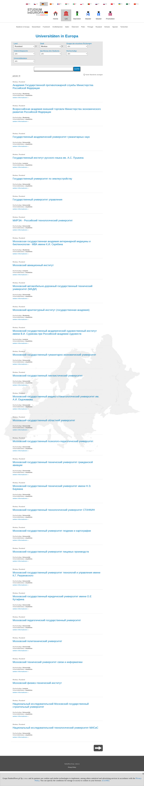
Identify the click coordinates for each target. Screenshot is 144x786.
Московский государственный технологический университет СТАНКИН (54, 509)
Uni (66, 19)
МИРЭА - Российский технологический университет (43, 220)
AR (129, 4)
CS (37, 4)
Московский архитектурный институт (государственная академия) (51, 310)
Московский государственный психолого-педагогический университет (53, 441)
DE (45, 4)
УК (121, 4)
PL (83, 4)
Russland (99, 27)
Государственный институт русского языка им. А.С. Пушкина (48, 157)
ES (53, 4)
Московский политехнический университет (37, 641)
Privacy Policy (72, 767)
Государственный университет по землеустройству (42, 178)
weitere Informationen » (20, 97)
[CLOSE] (105, 780)
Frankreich (46, 27)
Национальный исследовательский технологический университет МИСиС (55, 727)
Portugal (90, 27)
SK (106, 4)
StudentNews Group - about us (72, 763)
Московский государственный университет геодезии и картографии (52, 530)
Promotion (110, 19)
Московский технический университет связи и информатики (47, 662)
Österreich (75, 27)
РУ (98, 4)
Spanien (115, 27)
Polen (83, 27)
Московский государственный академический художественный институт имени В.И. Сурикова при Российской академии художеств (55, 332)
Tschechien (124, 27)
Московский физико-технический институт (37, 683)
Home (55, 19)
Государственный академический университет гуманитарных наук (51, 136)
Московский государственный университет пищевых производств (51, 551)
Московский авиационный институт (33, 265)
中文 (137, 4)
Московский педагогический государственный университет (47, 620)
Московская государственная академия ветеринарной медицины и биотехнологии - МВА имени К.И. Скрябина (52, 243)
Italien (67, 27)
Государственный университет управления (37, 199)
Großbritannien (57, 27)
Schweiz (107, 27)
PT (91, 4)
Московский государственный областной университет (44, 420)
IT (75, 4)
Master (88, 19)
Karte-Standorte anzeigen (94, 74)
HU (68, 4)
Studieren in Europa (22, 27)
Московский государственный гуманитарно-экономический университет (54, 354)
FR (60, 4)
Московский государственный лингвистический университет (48, 375)
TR (114, 4)
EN (29, 4)
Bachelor (77, 19)
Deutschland (36, 27)
